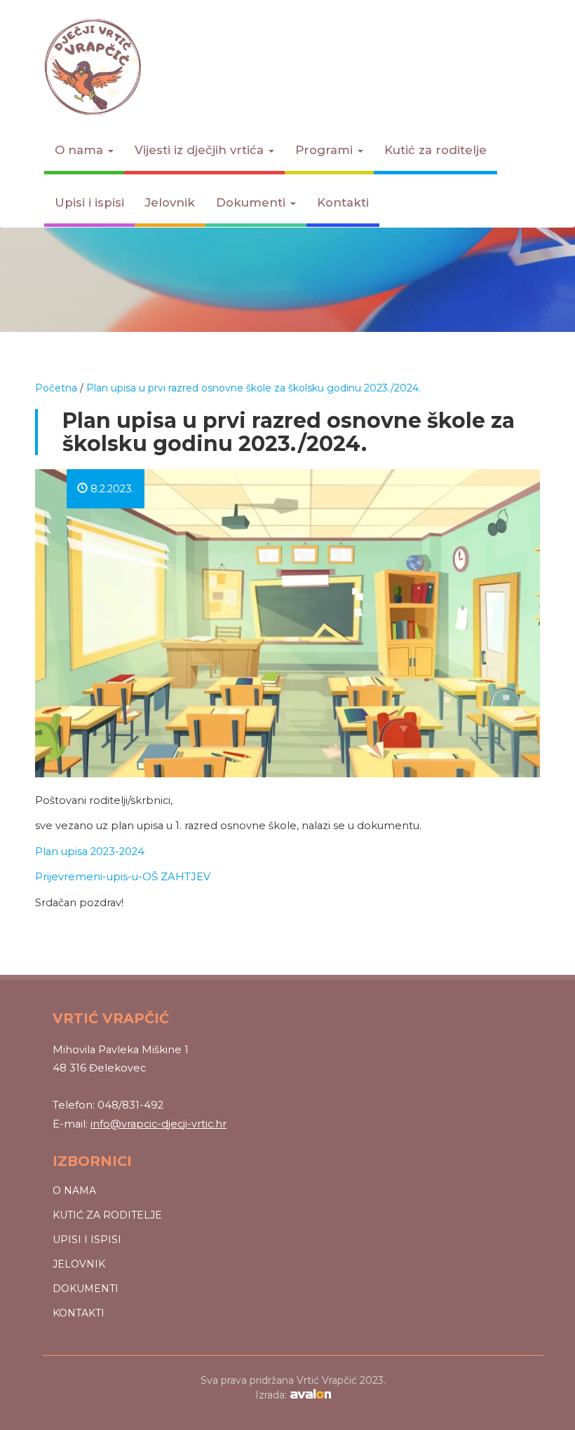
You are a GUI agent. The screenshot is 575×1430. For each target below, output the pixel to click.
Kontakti (343, 202)
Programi (325, 150)
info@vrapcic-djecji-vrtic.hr (158, 1124)
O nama (81, 150)
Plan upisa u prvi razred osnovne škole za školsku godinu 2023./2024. (253, 388)
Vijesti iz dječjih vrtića (201, 150)
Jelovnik (170, 202)
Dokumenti (252, 202)
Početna (56, 388)
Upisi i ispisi (89, 202)
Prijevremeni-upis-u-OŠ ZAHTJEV (122, 876)
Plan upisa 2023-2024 (89, 851)
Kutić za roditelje (435, 150)
